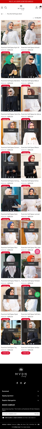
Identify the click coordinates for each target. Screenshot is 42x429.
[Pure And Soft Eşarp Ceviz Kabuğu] (11, 99)
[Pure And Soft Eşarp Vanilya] (31, 332)
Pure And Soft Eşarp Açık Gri (10, 47)
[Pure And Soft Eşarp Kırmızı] (31, 165)
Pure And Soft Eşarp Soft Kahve (31, 314)
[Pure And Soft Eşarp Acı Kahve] (31, 99)
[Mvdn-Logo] (21, 372)
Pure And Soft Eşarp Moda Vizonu (11, 281)
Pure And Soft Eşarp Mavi (9, 247)
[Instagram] (21, 383)
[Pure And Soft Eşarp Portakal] (31, 265)
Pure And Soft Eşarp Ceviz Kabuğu (11, 114)
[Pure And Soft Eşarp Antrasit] (31, 32)
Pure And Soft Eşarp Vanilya (30, 347)
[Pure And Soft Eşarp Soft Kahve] (31, 299)
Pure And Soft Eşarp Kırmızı (30, 181)
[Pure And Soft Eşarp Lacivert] (31, 199)
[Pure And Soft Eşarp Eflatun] (31, 132)
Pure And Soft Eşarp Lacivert (30, 214)
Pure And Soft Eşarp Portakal (30, 281)
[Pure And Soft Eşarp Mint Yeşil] (31, 232)
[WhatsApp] (37, 294)
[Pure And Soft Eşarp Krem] (11, 199)
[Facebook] (17, 383)
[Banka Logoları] (21, 424)
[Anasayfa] (3, 14)
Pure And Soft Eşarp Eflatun (30, 147)
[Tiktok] (25, 383)
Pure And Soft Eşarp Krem (9, 214)
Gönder (37, 414)
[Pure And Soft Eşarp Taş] (11, 332)
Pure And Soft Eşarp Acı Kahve (31, 114)
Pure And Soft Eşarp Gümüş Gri (11, 181)
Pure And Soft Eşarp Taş (9, 347)
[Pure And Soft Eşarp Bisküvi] (31, 65)
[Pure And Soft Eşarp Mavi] (11, 232)
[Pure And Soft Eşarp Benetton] (11, 65)
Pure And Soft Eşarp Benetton (10, 81)
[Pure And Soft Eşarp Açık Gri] (11, 32)
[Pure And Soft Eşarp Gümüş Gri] (11, 165)
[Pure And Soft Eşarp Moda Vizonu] (11, 265)
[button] (8, 44)
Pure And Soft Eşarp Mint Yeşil (30, 247)
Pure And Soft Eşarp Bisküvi (30, 81)
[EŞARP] (5, 14)
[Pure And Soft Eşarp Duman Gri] (11, 132)
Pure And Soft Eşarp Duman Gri (11, 147)
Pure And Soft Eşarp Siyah (9, 314)
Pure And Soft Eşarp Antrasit (30, 47)
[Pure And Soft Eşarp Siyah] (11, 299)
